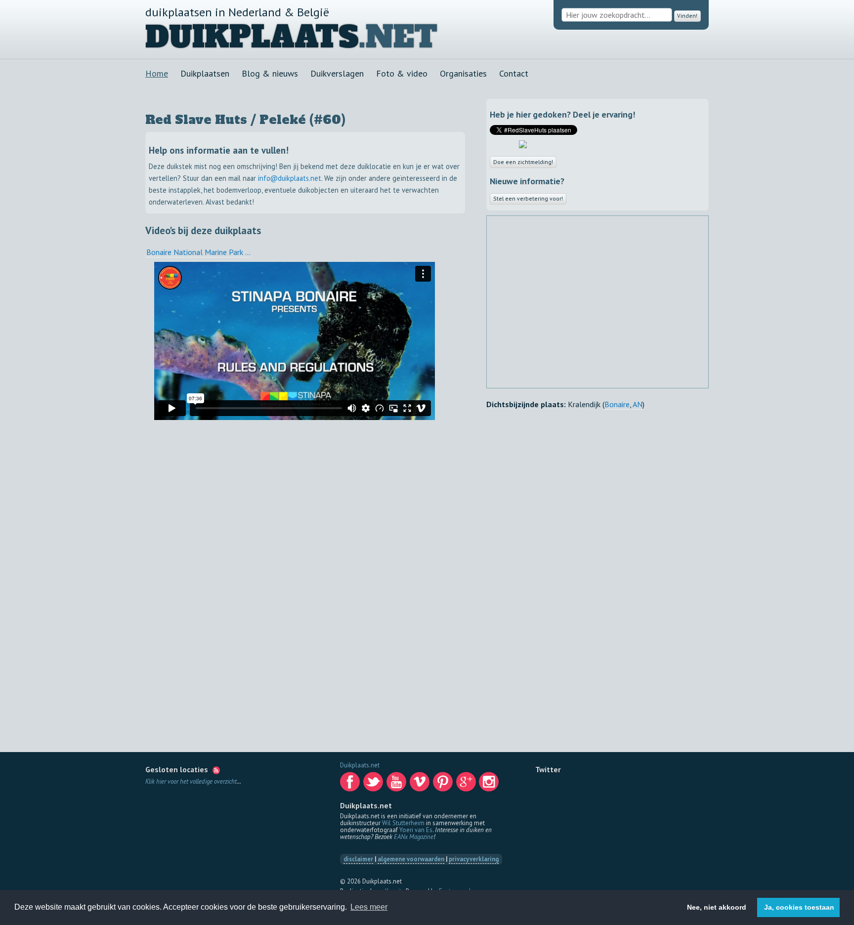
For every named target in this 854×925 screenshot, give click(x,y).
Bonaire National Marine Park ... (198, 252)
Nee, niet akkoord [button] (716, 907)
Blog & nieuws (270, 73)
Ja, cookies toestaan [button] (799, 907)
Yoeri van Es (415, 830)
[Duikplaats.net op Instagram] (490, 784)
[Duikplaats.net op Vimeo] (420, 784)
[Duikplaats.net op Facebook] (351, 784)
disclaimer (358, 859)
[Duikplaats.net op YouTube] (397, 784)
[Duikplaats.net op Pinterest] (444, 784)
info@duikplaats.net (289, 178)
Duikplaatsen (204, 73)
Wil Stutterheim (403, 823)
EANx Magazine (413, 837)
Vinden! (685, 15)
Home (156, 73)
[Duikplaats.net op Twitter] (374, 784)
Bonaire (617, 407)
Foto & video (401, 73)
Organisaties (463, 73)
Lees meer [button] (368, 907)
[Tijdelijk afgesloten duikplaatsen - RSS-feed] (216, 769)
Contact (513, 73)
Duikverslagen (337, 73)
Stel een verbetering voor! (535, 200)
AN (637, 407)
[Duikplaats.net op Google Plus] (467, 784)
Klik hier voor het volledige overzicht (191, 781)
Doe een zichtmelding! (529, 162)
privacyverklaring (474, 859)
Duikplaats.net (360, 765)
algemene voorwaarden (411, 859)
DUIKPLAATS (252, 37)
